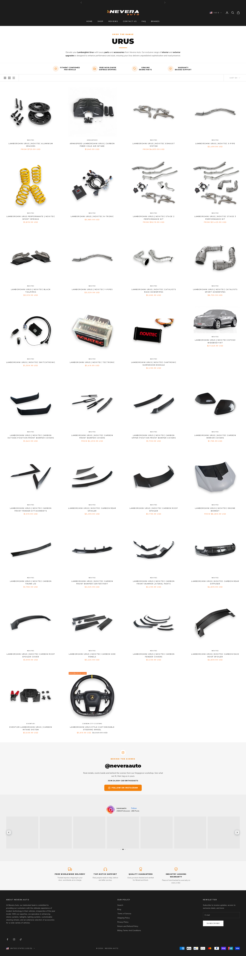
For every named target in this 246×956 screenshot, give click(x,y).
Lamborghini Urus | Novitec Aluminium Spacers (31, 145)
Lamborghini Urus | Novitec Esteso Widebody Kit (215, 341)
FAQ (144, 21)
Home (89, 21)
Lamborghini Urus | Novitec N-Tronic (92, 216)
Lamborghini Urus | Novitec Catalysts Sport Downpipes (215, 290)
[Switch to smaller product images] (9, 77)
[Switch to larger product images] (5, 77)
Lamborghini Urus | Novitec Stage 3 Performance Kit (215, 217)
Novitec (30, 140)
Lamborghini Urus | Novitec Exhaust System (154, 145)
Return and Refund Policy (127, 926)
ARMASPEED (92, 140)
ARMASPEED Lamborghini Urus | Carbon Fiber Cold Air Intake (92, 145)
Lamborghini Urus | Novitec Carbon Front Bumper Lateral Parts (154, 582)
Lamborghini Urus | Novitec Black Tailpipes (30, 290)
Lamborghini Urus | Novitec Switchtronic (30, 362)
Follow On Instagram (125, 788)
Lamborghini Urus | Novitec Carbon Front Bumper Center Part (92, 582)
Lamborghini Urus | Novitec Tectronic (92, 362)
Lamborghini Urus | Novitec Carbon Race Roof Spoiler (215, 655)
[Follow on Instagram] (14, 939)
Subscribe (213, 923)
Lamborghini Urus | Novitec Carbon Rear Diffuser (215, 582)
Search (120, 905)
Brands (155, 21)
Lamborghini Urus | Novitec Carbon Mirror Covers (215, 436)
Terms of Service (124, 913)
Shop (100, 21)
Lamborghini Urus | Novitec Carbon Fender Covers (154, 655)
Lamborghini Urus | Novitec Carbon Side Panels (92, 655)
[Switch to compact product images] (14, 77)
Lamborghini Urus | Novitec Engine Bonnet (215, 509)
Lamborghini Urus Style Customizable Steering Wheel (92, 728)
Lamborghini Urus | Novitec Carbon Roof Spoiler (154, 509)
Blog (119, 909)
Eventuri (30, 723)
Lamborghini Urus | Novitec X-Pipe (215, 143)
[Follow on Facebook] (7, 939)
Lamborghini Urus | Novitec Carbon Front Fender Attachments (31, 509)
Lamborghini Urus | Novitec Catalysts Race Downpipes (154, 290)
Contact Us (130, 21)
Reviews (113, 21)
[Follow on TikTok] (20, 939)
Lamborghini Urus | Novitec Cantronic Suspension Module (153, 363)
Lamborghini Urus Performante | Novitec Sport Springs (31, 217)
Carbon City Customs (92, 723)
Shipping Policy (123, 918)
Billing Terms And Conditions (129, 930)
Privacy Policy (122, 922)
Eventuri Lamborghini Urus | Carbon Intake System (30, 728)
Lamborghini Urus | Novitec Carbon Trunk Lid (31, 582)
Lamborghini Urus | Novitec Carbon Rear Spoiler (92, 509)
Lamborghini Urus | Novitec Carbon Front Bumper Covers (92, 436)
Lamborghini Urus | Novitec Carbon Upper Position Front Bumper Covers (154, 436)
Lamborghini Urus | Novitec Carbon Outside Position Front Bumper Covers (31, 436)
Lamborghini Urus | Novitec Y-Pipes (92, 289)
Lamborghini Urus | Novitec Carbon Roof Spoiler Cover (31, 655)
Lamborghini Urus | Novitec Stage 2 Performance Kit (154, 217)
